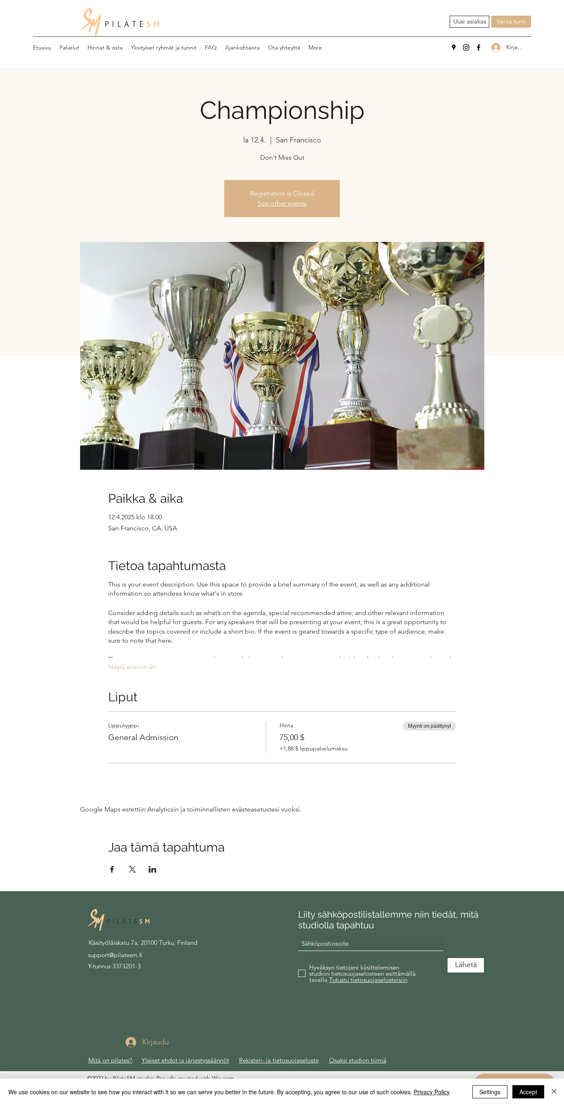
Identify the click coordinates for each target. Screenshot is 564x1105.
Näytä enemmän (132, 667)
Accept (528, 1092)
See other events (282, 203)
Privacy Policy (432, 1092)
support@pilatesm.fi (115, 955)
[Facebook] (478, 47)
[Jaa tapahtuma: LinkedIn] (152, 869)
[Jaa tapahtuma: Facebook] (112, 869)
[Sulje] (554, 1091)
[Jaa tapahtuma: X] (132, 869)
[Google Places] (454, 47)
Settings (489, 1092)
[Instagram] (466, 47)
